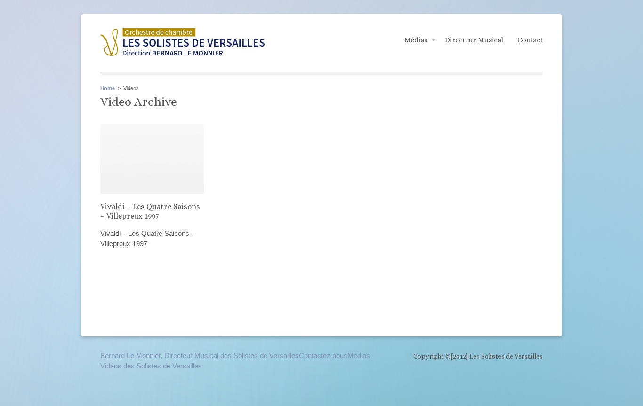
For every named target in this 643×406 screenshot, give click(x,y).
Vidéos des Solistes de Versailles (151, 366)
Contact (530, 40)
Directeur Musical (474, 40)
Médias (415, 40)
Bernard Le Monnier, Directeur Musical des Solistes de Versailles (199, 355)
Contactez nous (323, 355)
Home (107, 88)
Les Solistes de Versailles (182, 43)
